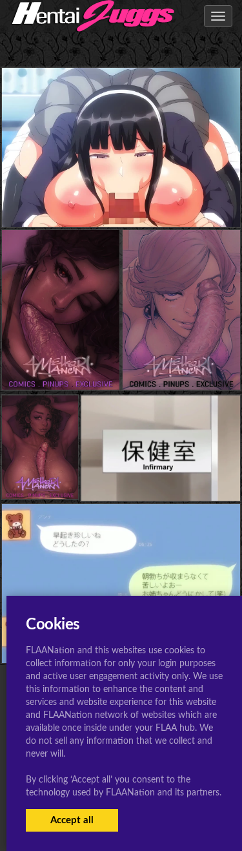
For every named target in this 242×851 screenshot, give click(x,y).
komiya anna (121, 200)
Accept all (72, 820)
